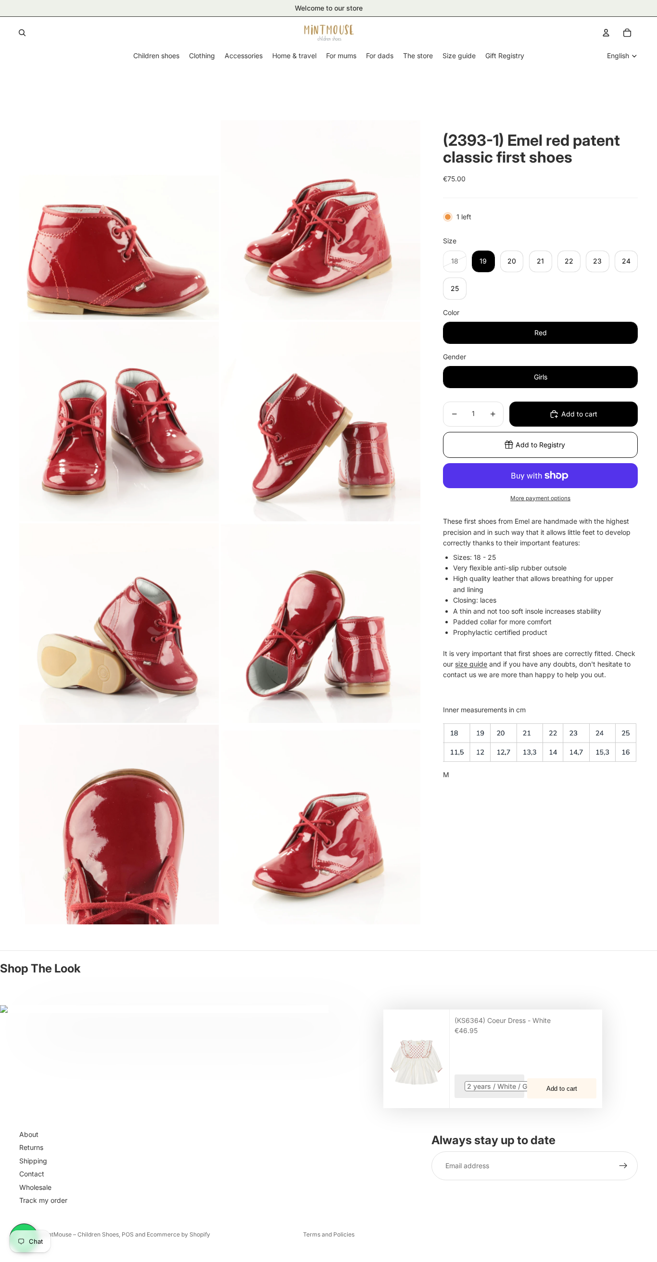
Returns (31, 1147)
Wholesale (35, 1187)
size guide (471, 664)
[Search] (22, 32)
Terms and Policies (328, 1234)
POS (128, 1234)
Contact (31, 1174)
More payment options (540, 498)
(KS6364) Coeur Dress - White (503, 1020)
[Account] (606, 32)
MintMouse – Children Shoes (80, 1234)
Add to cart (561, 1088)
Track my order (43, 1200)
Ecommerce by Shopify (178, 1234)
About (28, 1134)
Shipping (33, 1161)
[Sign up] (623, 1166)
